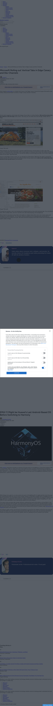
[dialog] (26, 353)
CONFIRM (16, 372)
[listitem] (26, 350)
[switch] (43, 353)
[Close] (50, 331)
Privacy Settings (48, 705)
